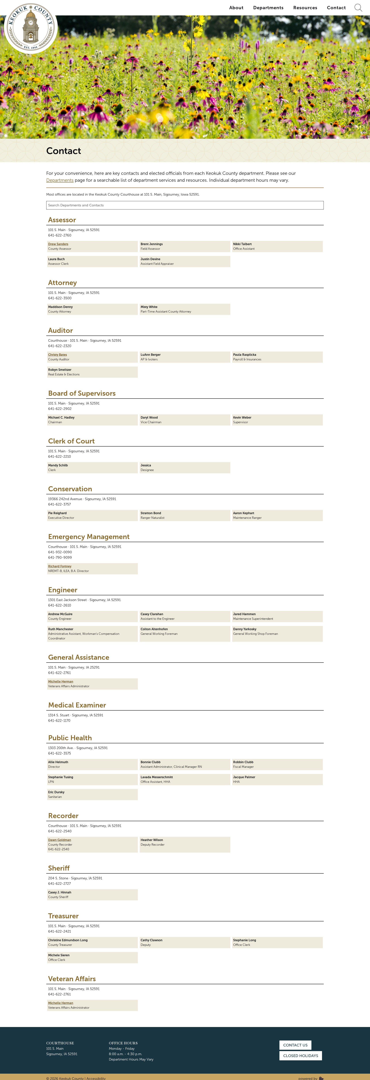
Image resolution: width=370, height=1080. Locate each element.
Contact (336, 7)
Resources (305, 7)
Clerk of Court (71, 441)
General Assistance (78, 657)
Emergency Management (89, 537)
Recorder (63, 816)
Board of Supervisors (82, 393)
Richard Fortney (59, 566)
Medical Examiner (77, 705)
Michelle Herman (60, 681)
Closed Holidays (300, 1056)
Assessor (62, 220)
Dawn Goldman (59, 840)
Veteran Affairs (72, 979)
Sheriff (59, 868)
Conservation (70, 489)
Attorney (62, 283)
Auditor (60, 330)
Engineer (62, 590)
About (236, 7)
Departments (268, 7)
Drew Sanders (58, 244)
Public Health (70, 738)
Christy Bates (57, 354)
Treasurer (63, 916)
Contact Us (295, 1045)
